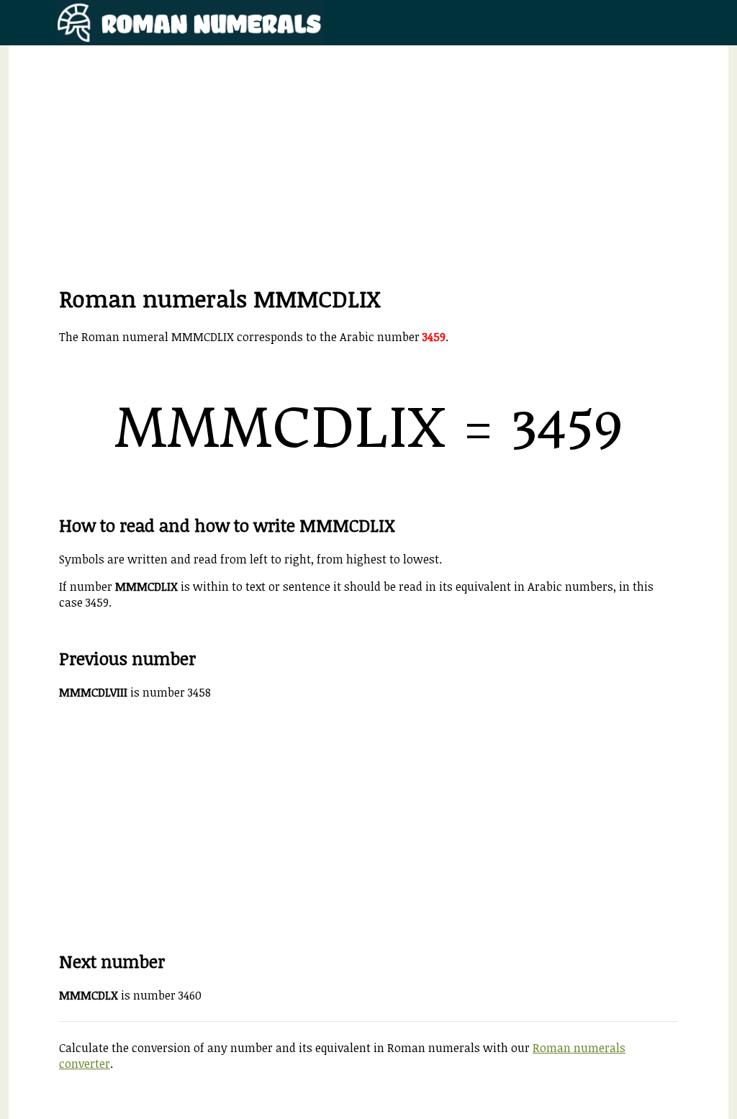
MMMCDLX (88, 995)
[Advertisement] (368, 182)
